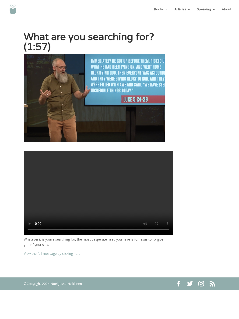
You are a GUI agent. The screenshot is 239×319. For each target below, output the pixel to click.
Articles (180, 9)
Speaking (204, 9)
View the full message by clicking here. (52, 253)
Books (159, 9)
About (227, 9)
